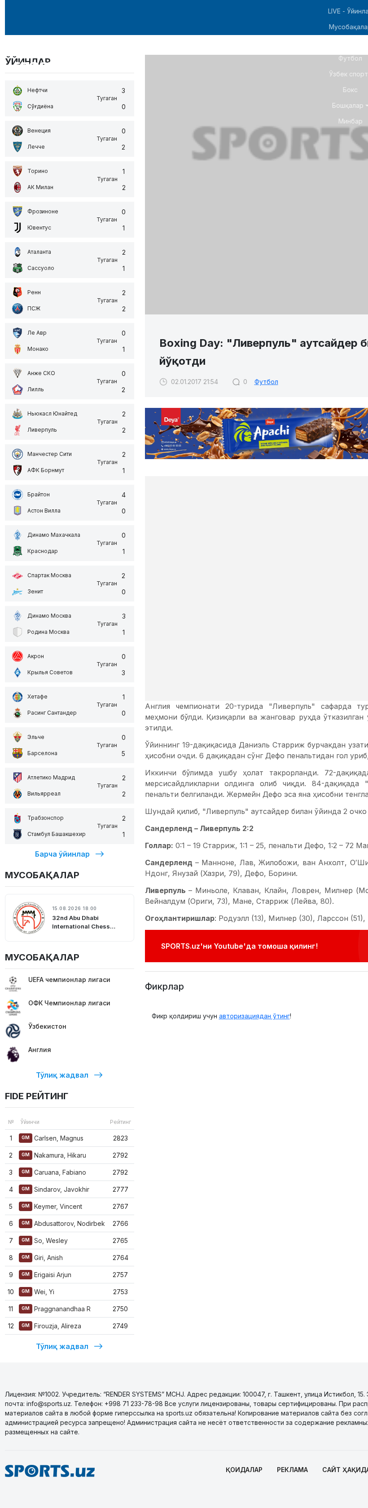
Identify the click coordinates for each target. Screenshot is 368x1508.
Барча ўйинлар (62, 853)
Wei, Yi (38, 1292)
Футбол (266, 381)
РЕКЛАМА (292, 1469)
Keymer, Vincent (52, 1206)
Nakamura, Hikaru (54, 1155)
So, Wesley (45, 1240)
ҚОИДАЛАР (244, 1469)
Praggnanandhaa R (56, 1309)
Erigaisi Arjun (46, 1274)
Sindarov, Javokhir (55, 1189)
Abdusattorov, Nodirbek (63, 1223)
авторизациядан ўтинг (254, 1016)
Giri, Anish (42, 1257)
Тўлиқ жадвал (62, 1074)
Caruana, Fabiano (54, 1172)
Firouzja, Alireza (51, 1326)
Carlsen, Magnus (52, 1138)
